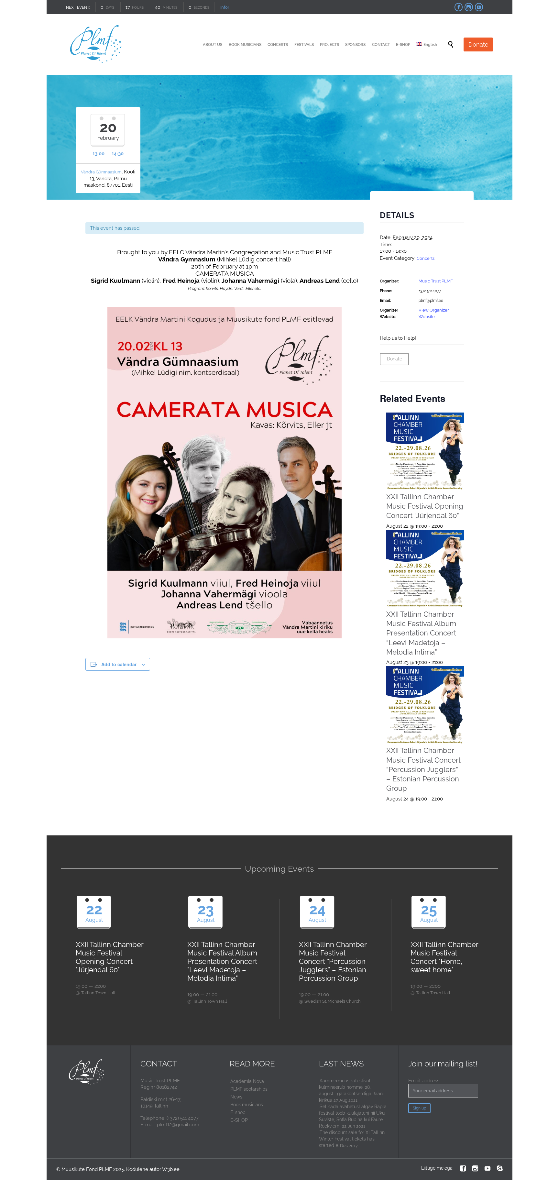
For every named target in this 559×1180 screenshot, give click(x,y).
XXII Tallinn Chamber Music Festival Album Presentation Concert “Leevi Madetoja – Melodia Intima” (421, 633)
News (236, 1096)
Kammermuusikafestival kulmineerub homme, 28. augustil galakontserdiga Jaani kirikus (351, 1090)
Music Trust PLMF (436, 281)
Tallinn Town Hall (98, 992)
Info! (226, 7)
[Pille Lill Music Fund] (96, 44)
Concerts (425, 258)
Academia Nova (247, 1081)
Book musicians (246, 1104)
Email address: (424, 1081)
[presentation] (425, 452)
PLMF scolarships (249, 1089)
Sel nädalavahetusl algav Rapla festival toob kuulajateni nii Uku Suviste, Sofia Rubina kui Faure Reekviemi (353, 1116)
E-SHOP (239, 1120)
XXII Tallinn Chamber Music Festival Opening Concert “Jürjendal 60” (424, 506)
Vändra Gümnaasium (101, 172)
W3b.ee (171, 1169)
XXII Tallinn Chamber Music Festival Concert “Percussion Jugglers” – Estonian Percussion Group (423, 769)
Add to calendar (119, 664)
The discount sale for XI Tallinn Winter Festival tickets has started (352, 1139)
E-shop (238, 1112)
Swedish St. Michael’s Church (332, 1001)
